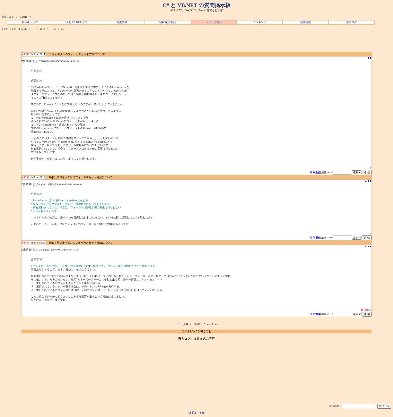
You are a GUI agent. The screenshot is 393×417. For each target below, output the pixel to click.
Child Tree (196, 412)
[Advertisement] (196, 43)
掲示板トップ (30, 22)
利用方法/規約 (167, 22)
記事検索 (305, 22)
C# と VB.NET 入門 (76, 22)
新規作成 (121, 22)
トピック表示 (214, 22)
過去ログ (351, 22)
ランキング (259, 22)
